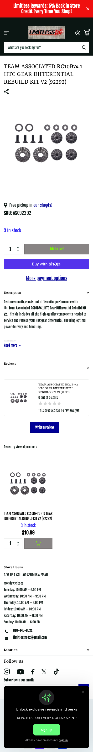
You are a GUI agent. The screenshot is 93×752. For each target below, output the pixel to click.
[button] (19, 245)
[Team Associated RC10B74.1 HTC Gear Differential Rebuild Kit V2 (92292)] (28, 483)
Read (10, 345)
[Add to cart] (38, 543)
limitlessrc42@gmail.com (30, 637)
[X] (43, 671)
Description (12, 293)
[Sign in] (77, 33)
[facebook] (32, 671)
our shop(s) (42, 205)
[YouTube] (20, 671)
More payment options (46, 278)
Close (88, 8)
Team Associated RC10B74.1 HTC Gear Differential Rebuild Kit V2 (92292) (28, 516)
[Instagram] (7, 672)
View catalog (6, 33)
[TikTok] (56, 672)
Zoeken (84, 47)
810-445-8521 (22, 630)
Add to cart (57, 249)
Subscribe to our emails (19, 680)
